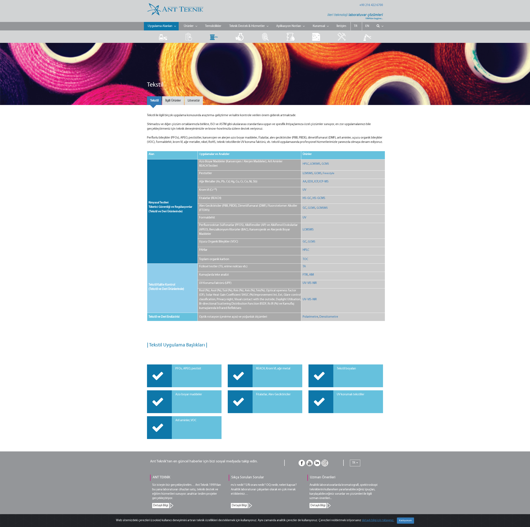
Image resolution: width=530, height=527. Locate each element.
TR (355, 26)
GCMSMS (322, 208)
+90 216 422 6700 (371, 5)
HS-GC (307, 198)
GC (305, 208)
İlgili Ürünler (173, 100)
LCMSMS (315, 163)
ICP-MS (324, 181)
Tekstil (154, 100)
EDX (310, 181)
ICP (316, 181)
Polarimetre (310, 316)
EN (367, 26)
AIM (311, 274)
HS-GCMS (319, 198)
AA (304, 181)
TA (304, 266)
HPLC (306, 163)
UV (304, 190)
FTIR (305, 274)
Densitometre (328, 316)
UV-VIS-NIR (310, 283)
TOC (305, 259)
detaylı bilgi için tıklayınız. (378, 520)
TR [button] (354, 462)
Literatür (194, 100)
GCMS (325, 163)
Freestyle (328, 173)
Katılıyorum (405, 520)
